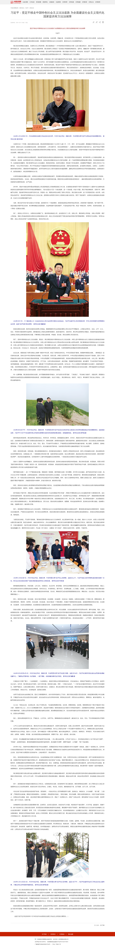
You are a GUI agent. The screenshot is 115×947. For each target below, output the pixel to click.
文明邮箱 (61, 934)
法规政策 (51, 2)
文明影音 (84, 2)
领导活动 (21, 8)
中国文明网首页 (14, 8)
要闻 (26, 2)
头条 (24, 2)
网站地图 (70, 934)
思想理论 (45, 2)
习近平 (26, 8)
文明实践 (71, 2)
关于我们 (44, 934)
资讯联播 (38, 2)
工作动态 (31, 2)
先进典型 (58, 2)
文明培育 (64, 2)
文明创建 (77, 2)
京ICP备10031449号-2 (40, 941)
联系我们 (53, 934)
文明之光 (91, 2)
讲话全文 (32, 8)
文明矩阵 (97, 2)
